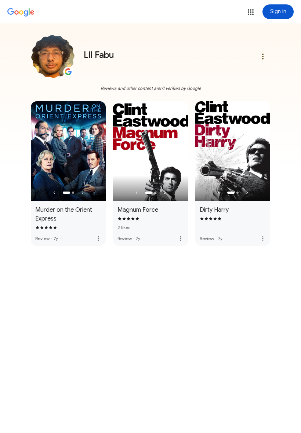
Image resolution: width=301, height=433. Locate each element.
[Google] (21, 12)
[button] (250, 12)
